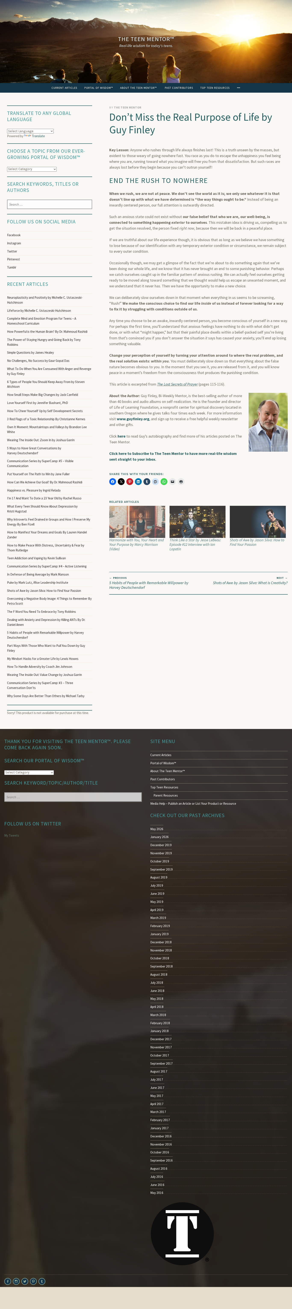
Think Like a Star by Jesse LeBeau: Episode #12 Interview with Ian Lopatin (195, 544)
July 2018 (156, 983)
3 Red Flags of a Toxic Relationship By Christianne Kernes (46, 419)
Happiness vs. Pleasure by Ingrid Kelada (33, 490)
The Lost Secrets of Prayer (177, 384)
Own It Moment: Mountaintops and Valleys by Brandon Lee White (47, 429)
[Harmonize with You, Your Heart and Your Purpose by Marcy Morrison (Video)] (137, 522)
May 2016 (156, 1193)
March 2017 (158, 1112)
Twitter (12, 251)
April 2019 (157, 910)
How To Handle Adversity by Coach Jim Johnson (39, 667)
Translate (38, 136)
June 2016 (157, 1185)
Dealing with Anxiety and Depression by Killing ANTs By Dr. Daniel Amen (46, 622)
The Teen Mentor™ (146, 39)
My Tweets (11, 835)
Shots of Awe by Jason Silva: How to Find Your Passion (257, 542)
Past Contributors (179, 87)
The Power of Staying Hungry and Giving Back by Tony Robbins (44, 342)
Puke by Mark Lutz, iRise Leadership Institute (37, 582)
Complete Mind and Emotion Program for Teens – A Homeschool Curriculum (41, 320)
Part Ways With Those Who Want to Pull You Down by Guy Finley (46, 648)
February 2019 (160, 926)
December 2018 (161, 942)
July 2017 (156, 1079)
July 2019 (156, 885)
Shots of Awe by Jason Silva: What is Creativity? (250, 580)
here (121, 436)
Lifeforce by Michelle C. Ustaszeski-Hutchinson (39, 311)
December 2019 (161, 845)
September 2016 (161, 1160)
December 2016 (161, 1136)
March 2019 (158, 918)
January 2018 (159, 1031)
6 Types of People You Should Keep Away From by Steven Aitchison (46, 384)
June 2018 (157, 991)
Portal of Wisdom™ (98, 87)
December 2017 (161, 1039)
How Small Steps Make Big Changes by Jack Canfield (42, 395)
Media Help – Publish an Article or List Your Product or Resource (193, 803)
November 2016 (161, 1144)
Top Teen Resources (215, 87)
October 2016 (159, 1152)
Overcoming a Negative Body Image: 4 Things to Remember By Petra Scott (49, 601)
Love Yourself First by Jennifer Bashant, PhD (37, 403)
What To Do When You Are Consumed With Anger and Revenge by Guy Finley (49, 371)
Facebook (14, 235)
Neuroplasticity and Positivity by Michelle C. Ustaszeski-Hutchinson (45, 299)
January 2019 (159, 934)
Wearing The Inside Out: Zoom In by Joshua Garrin (41, 440)
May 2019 (156, 902)
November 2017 (161, 1047)
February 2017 (160, 1120)
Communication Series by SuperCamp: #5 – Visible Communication (40, 463)
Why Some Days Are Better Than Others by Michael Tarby (46, 696)
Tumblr (11, 267)
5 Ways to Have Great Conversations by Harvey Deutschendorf (34, 450)
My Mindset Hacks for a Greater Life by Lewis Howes (42, 659)
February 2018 (160, 1023)
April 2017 (157, 1104)
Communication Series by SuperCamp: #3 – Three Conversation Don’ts (40, 685)
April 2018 (157, 1007)
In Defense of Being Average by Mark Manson (38, 574)
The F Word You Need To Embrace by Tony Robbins (41, 612)
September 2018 (161, 966)
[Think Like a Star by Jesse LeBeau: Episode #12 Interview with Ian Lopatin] (198, 522)
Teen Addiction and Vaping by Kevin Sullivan (36, 558)
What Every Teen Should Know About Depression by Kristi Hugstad (42, 508)
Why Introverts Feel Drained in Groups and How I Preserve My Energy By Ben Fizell (48, 521)
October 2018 (159, 958)
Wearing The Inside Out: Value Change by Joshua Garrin (44, 675)
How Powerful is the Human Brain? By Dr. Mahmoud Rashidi (47, 331)
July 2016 (156, 1177)
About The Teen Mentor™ (139, 87)
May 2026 (156, 829)
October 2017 (159, 1055)
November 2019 (161, 853)
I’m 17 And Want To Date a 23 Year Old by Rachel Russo (44, 498)
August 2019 (158, 877)
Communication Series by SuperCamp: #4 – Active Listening (47, 566)
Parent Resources (165, 795)
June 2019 (157, 894)
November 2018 (161, 950)
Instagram (14, 243)
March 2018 (158, 1015)
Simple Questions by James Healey (30, 352)
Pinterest (13, 259)
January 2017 (159, 1128)
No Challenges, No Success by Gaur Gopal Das (38, 361)
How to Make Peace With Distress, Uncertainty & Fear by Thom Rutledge (45, 547)
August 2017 (158, 1071)
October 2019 (159, 861)
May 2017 (156, 1096)
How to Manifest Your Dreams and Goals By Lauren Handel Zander (47, 534)
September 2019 (161, 869)
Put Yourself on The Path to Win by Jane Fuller (38, 474)
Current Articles (64, 87)
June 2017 (157, 1088)
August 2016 (158, 1169)
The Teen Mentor (128, 107)
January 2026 (159, 837)
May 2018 (156, 999)
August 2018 (158, 974)
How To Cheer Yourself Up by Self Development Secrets (45, 411)
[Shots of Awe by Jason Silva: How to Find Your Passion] (258, 522)
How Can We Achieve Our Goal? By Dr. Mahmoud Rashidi (44, 482)
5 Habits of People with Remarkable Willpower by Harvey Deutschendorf (148, 583)
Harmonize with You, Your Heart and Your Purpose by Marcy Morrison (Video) (136, 544)
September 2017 (161, 1063)
